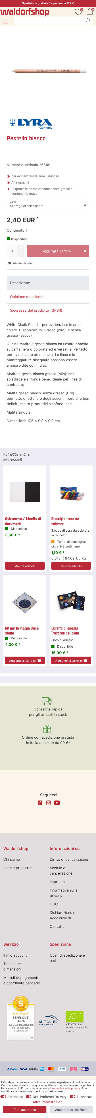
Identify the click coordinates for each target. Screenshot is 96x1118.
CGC (54, 904)
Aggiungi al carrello (57, 251)
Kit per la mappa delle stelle (22, 630)
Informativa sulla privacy (65, 1088)
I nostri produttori (18, 868)
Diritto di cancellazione (69, 859)
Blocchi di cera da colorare (65, 521)
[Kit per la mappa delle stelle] (24, 601)
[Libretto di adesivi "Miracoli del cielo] (71, 601)
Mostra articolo (25, 566)
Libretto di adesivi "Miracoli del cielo (65, 630)
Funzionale (84, 1097)
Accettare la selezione (71, 1110)
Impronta (57, 881)
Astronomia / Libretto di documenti (23, 521)
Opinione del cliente (27, 296)
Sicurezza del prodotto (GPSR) (36, 310)
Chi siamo (11, 859)
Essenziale (15, 1097)
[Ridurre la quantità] (20, 254)
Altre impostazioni (48, 1102)
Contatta (57, 926)
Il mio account (15, 955)
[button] (5, 21)
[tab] (48, 283)
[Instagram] (48, 802)
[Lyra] (31, 124)
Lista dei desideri (22, 263)
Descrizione (20, 283)
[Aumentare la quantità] (20, 248)
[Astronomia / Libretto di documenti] (24, 492)
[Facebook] (40, 802)
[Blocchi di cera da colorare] (71, 492)
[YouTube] (57, 802)
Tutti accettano (25, 1110)
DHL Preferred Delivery (50, 1097)
